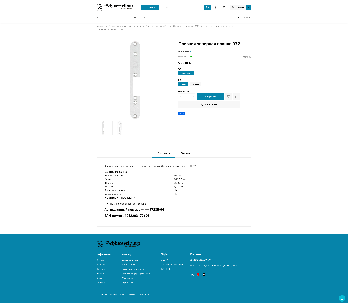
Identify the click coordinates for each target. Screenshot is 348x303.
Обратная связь (128, 278)
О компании (102, 18)
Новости (138, 18)
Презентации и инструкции (134, 269)
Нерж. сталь (186, 73)
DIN (179, 80)
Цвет (180, 69)
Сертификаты (128, 283)
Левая (183, 84)
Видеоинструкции (130, 264)
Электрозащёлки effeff (157, 26)
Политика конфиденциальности (136, 273)
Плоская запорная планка (217, 26)
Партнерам (127, 18)
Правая (195, 84)
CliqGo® (164, 260)
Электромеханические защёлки (125, 26)
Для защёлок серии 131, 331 (110, 29)
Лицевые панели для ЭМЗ (186, 26)
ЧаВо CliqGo (166, 269)
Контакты (156, 18)
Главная (100, 26)
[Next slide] (169, 80)
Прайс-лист (115, 18)
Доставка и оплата (130, 260)
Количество (183, 91)
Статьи (147, 18)
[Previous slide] (101, 80)
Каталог (152, 7)
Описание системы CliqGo (172, 264)
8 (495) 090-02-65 (243, 18)
